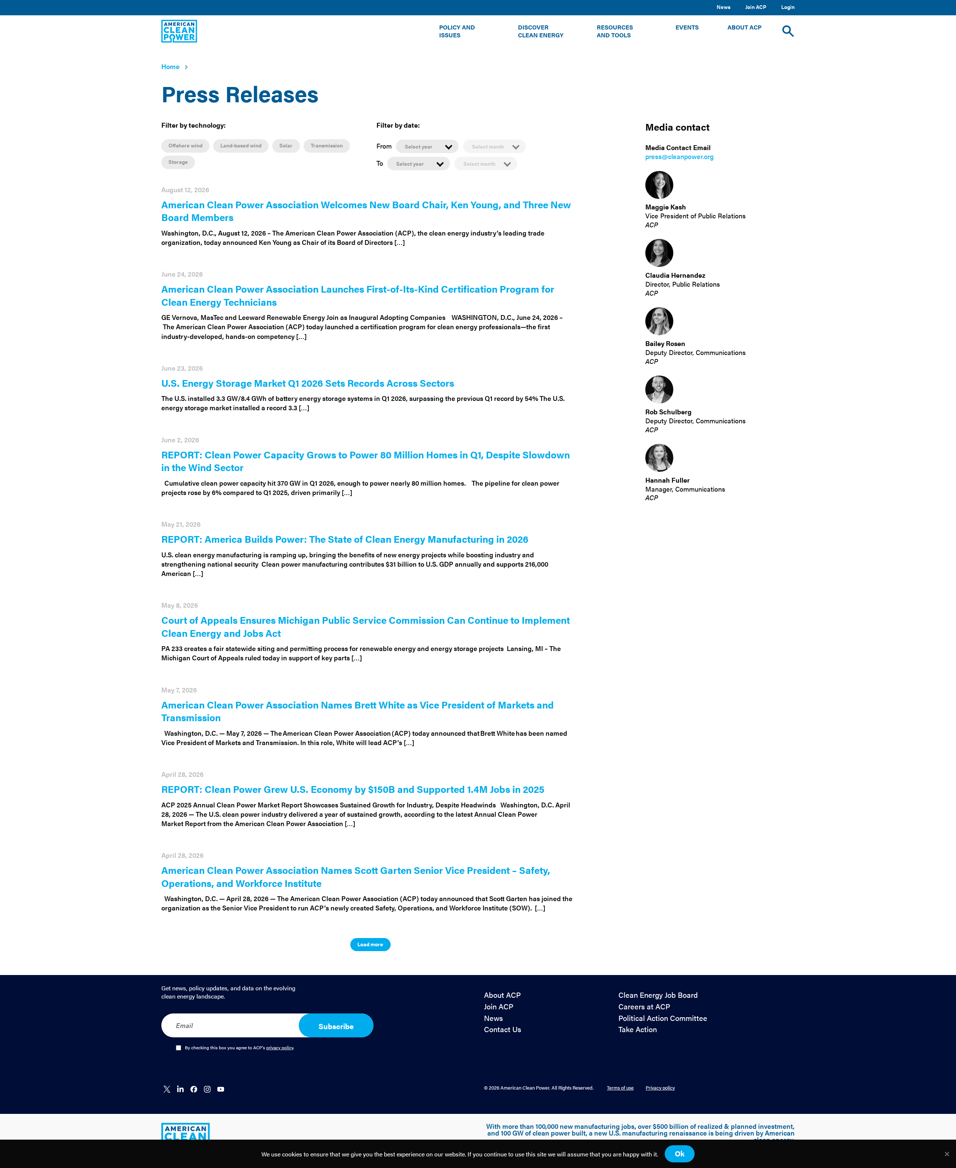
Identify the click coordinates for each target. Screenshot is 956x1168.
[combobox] (427, 146)
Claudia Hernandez (675, 275)
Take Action (637, 1029)
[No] (946, 1154)
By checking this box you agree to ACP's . (239, 1048)
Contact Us (502, 1029)
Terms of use (620, 1087)
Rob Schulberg (668, 411)
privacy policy (279, 1047)
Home (170, 66)
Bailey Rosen (665, 343)
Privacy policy (660, 1087)
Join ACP (755, 6)
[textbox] (427, 146)
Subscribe (336, 1026)
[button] (464, 31)
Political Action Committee (662, 1018)
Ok (680, 1153)
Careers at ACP (644, 1007)
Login (788, 6)
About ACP (502, 995)
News (723, 6)
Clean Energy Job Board (658, 995)
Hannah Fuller (667, 480)
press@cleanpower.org (679, 156)
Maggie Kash (665, 207)
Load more (370, 944)
